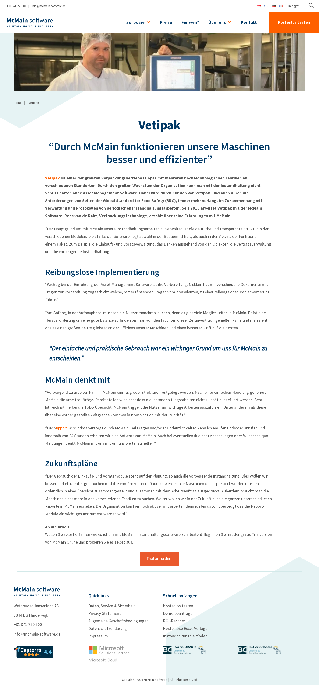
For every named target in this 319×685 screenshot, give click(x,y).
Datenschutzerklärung (107, 628)
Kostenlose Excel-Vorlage (185, 628)
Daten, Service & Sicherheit (111, 605)
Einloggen (293, 6)
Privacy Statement (104, 613)
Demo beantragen (179, 613)
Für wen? (190, 22)
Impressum (98, 636)
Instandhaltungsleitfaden (185, 636)
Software (135, 22)
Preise (166, 22)
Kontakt (249, 22)
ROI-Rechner (174, 620)
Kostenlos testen (294, 22)
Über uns (217, 22)
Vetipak (52, 178)
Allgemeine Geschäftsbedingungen (118, 620)
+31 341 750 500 (16, 6)
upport (62, 428)
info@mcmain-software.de (48, 6)
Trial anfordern (159, 558)
